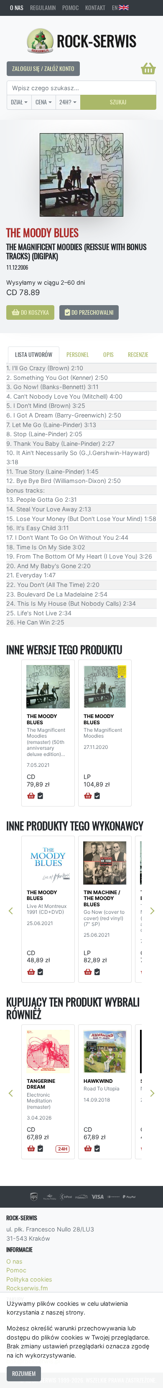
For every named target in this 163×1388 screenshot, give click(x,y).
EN (115, 7)
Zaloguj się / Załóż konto (43, 68)
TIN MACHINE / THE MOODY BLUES (102, 898)
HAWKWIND (98, 1081)
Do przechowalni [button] (91, 312)
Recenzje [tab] (138, 354)
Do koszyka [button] (34, 312)
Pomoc (70, 7)
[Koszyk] (148, 68)
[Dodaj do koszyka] (31, 796)
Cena (41, 102)
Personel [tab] (77, 354)
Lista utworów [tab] (33, 354)
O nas (16, 7)
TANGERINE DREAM (41, 1084)
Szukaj (118, 102)
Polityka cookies (29, 1279)
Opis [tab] (108, 354)
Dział (17, 102)
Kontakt (95, 7)
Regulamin (43, 7)
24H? (65, 102)
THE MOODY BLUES (42, 719)
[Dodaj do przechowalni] (40, 796)
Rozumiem (24, 1373)
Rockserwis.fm (27, 1288)
